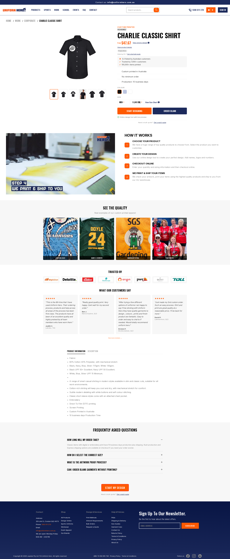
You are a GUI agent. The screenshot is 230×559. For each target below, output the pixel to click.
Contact (93, 10)
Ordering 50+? (129, 54)
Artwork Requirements (94, 521)
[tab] (54, 94)
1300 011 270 (46, 524)
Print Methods (91, 518)
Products (35, 10)
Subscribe (190, 525)
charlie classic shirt (50, 21)
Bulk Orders (90, 524)
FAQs (113, 518)
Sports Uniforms (67, 524)
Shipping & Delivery (118, 521)
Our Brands (65, 533)
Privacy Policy (116, 539)
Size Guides (115, 524)
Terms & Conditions (118, 536)
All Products (65, 518)
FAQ (84, 10)
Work (56, 10)
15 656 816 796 (103, 556)
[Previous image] (46, 56)
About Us (114, 542)
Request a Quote (92, 527)
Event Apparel (66, 530)
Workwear (65, 527)
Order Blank (170, 111)
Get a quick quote (160, 122)
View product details (124, 47)
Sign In (223, 10)
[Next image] (109, 56)
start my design (115, 488)
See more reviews (115, 338)
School (66, 10)
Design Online (66, 521)
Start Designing (134, 111)
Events (76, 10)
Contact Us (115, 530)
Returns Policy (116, 533)
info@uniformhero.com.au (121, 2)
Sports (47, 10)
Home (8, 21)
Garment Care (116, 527)
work (17, 21)
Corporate (29, 21)
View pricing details (140, 43)
